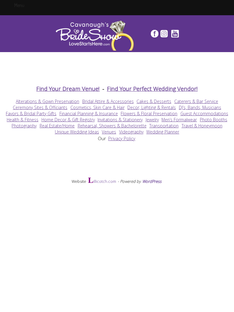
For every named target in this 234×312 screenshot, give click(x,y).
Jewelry (152, 119)
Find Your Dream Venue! (68, 88)
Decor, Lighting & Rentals (151, 107)
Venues (109, 132)
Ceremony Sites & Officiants (40, 107)
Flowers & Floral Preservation (149, 113)
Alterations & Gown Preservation (47, 101)
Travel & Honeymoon (202, 126)
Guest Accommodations (204, 113)
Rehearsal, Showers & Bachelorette (112, 126)
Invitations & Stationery (120, 119)
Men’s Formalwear (179, 119)
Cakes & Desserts (153, 101)
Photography (24, 126)
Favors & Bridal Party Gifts (31, 113)
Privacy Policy (121, 138)
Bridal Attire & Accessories (108, 101)
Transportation (164, 126)
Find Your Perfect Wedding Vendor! (152, 88)
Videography (131, 132)
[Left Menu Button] (25, 5)
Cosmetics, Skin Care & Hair (97, 107)
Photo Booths (213, 119)
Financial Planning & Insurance (88, 113)
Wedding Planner (162, 132)
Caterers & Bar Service (196, 101)
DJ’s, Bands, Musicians (200, 107)
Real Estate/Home (57, 126)
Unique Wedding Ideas (77, 132)
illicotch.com (102, 181)
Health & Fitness (22, 119)
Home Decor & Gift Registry (68, 119)
